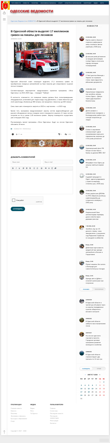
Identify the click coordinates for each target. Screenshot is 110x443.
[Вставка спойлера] (52, 168)
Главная (52, 408)
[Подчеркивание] (19, 168)
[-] (21, 134)
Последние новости (56, 413)
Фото (102, 3)
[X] (13, 134)
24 (81, 395)
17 (81, 392)
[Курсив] (16, 168)
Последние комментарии (54, 417)
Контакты (14, 5)
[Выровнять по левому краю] (23, 168)
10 (81, 388)
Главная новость (16, 408)
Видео (96, 3)
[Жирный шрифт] (13, 168)
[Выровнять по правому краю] (30, 168)
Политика (34, 3)
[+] (16, 134)
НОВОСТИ (31, 21)
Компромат (87, 3)
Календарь (86, 368)
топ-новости (16, 3)
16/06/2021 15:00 (16, 39)
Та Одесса (33, 413)
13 (92, 388)
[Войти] (4, 13)
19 (89, 392)
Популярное (99, 289)
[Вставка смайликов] (41, 168)
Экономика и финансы (48, 3)
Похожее (86, 289)
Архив (99, 368)
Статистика (54, 411)
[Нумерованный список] (37, 168)
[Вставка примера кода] (49, 168)
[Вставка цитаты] (45, 168)
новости (26, 3)
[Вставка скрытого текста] (55, 168)
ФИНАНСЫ (27, 129)
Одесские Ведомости (18, 21)
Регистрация (54, 420)
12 (89, 388)
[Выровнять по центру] (26, 168)
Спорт (60, 3)
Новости (92, 26)
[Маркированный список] (34, 168)
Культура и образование (73, 3)
